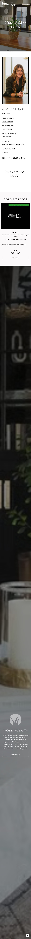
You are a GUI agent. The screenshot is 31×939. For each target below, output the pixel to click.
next (18, 252)
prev (13, 252)
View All (15, 258)
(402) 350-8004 (7, 129)
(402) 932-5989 (7, 137)
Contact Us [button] (15, 755)
